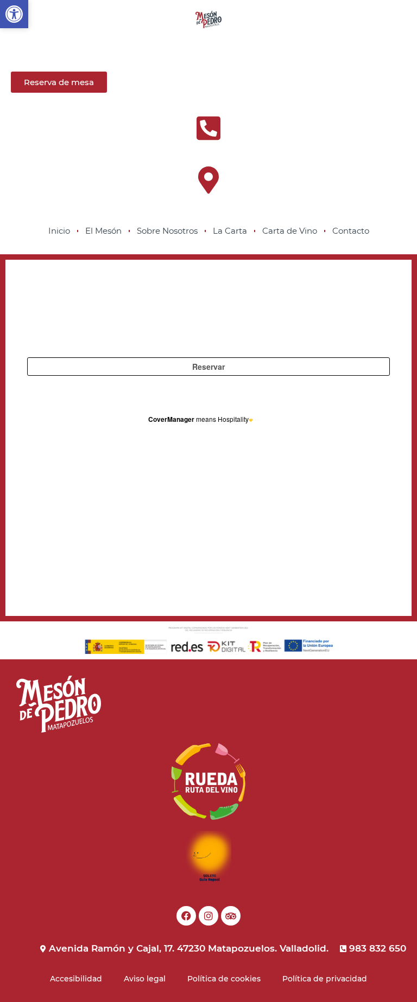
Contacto (350, 231)
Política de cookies (224, 979)
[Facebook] (186, 916)
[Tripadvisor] (231, 916)
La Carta (230, 231)
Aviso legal (145, 979)
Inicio (59, 231)
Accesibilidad (76, 979)
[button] (14, 14)
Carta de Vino (289, 231)
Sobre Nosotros (167, 231)
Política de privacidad (324, 979)
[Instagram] (208, 916)
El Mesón (103, 231)
